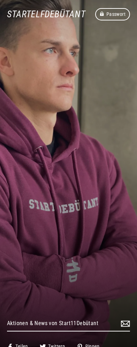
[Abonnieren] (124, 323)
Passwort (115, 14)
